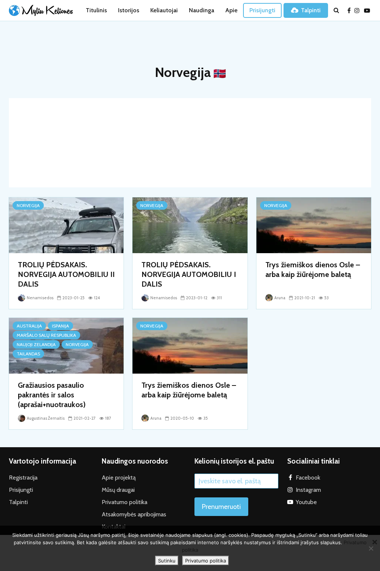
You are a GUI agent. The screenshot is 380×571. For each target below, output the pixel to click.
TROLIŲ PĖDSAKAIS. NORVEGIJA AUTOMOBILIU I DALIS (188, 274)
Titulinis (96, 10)
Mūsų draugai (118, 489)
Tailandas (28, 354)
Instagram (308, 489)
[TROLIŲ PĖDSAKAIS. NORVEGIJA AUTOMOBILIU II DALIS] (66, 224)
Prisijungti (262, 10)
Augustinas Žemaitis (45, 418)
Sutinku (167, 561)
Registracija (23, 477)
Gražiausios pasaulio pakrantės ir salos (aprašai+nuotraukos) (52, 395)
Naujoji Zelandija (36, 344)
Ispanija (60, 326)
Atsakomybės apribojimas (134, 514)
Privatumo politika (124, 502)
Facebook (308, 477)
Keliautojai (164, 10)
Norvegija (28, 205)
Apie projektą (119, 477)
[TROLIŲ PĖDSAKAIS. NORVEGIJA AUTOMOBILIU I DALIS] (189, 224)
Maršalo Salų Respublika (46, 335)
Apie (231, 10)
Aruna (279, 297)
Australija (29, 326)
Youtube (306, 502)
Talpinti (311, 10)
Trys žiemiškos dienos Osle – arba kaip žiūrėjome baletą (312, 269)
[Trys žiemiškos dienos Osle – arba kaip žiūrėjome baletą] (313, 224)
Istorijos (128, 10)
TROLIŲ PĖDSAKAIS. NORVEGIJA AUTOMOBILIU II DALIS (66, 274)
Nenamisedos (39, 297)
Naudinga (201, 10)
